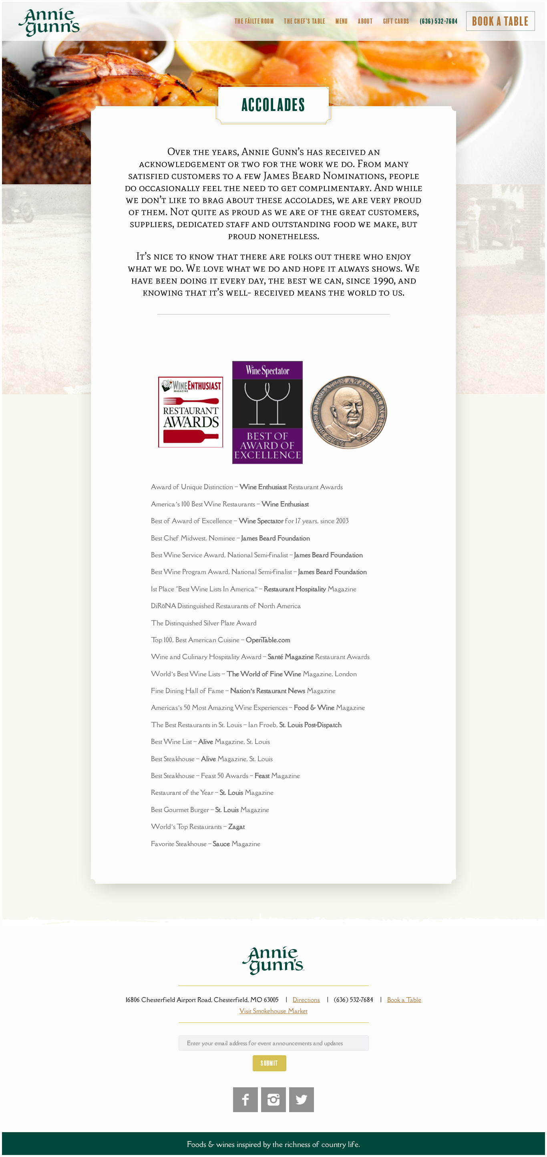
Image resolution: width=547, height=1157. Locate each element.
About (365, 21)
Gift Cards (396, 21)
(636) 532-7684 (439, 21)
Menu (342, 21)
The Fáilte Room (254, 21)
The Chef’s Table (304, 21)
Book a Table (500, 21)
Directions (306, 1000)
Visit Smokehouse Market (273, 1011)
